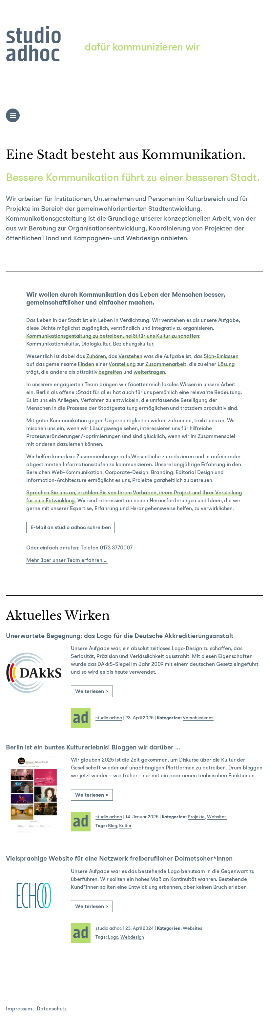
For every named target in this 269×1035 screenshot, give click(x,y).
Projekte (196, 817)
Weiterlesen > (92, 691)
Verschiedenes (198, 718)
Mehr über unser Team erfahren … (67, 560)
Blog (112, 826)
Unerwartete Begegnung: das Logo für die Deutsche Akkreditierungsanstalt (120, 636)
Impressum (19, 1009)
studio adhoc (108, 718)
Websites (216, 817)
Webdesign (132, 937)
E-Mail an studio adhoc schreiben (71, 527)
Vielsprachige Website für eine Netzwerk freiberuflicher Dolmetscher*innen (120, 859)
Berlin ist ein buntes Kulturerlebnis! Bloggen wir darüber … (93, 748)
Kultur (125, 826)
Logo (113, 937)
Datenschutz (52, 1009)
